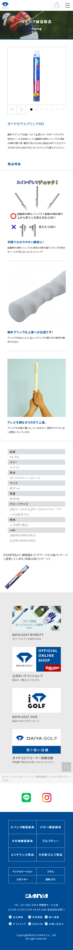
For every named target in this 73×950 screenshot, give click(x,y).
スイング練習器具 (22, 827)
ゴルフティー (50, 841)
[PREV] (12, 109)
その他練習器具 (22, 841)
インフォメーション (22, 871)
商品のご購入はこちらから (27, 677)
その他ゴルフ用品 (50, 854)
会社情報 (18, 917)
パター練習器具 (50, 827)
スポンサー (23, 879)
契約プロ (50, 879)
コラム (50, 871)
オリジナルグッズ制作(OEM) (28, 636)
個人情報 (54, 917)
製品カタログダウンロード (26, 718)
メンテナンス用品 (22, 854)
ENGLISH (37, 923)
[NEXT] (21, 109)
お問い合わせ (56, 923)
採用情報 (37, 917)
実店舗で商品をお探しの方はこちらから (33, 760)
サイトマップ (19, 923)
